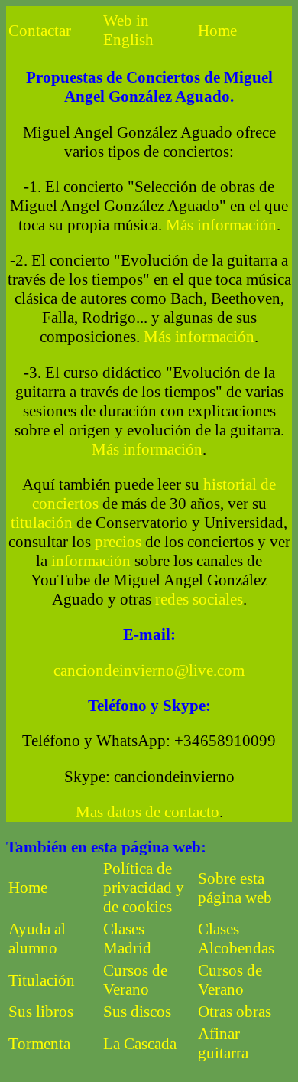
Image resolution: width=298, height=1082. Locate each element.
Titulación (41, 980)
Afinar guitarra (223, 1043)
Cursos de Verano (135, 980)
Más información (221, 225)
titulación (42, 522)
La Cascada (140, 1044)
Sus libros (40, 1011)
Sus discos (137, 1011)
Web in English (128, 30)
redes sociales (199, 599)
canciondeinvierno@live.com (149, 670)
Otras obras (234, 1011)
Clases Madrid (127, 938)
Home (217, 30)
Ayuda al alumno (37, 938)
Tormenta (39, 1044)
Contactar (39, 30)
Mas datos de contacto (147, 812)
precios (118, 542)
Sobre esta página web (235, 888)
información (91, 561)
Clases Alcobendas (236, 938)
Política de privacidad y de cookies (143, 887)
